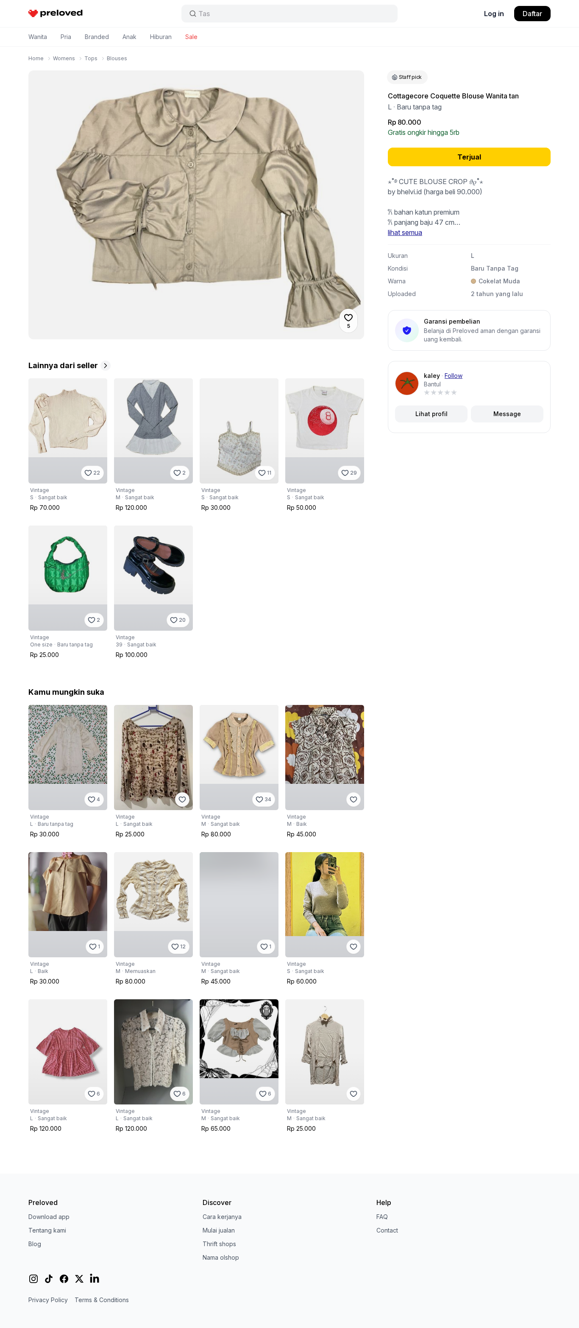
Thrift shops (219, 1243)
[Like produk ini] (182, 799)
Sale (191, 36)
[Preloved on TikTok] (49, 1279)
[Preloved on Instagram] (33, 1279)
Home (36, 58)
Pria (66, 36)
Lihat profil (431, 413)
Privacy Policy (48, 1299)
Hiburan (161, 36)
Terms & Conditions (102, 1299)
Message (507, 413)
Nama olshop (221, 1257)
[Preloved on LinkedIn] (94, 1279)
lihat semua (405, 232)
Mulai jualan (219, 1230)
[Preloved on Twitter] (79, 1279)
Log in (494, 13)
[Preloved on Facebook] (64, 1279)
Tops (90, 58)
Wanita (37, 36)
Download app (49, 1216)
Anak (129, 36)
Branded (97, 36)
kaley (432, 375)
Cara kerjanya (222, 1216)
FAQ (382, 1216)
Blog (34, 1243)
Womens (64, 58)
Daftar (532, 13)
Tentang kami (47, 1230)
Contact (387, 1230)
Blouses (117, 58)
